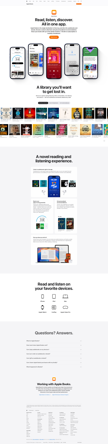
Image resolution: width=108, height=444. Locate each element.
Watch (27, 419)
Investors (72, 430)
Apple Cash (28, 436)
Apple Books (29, 4)
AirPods (27, 422)
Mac (27, 415)
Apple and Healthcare (63, 425)
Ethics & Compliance (74, 432)
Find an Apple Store (36, 439)
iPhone (27, 418)
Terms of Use (51, 442)
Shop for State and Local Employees (63, 433)
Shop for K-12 (62, 420)
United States (79, 442)
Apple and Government (63, 429)
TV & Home (28, 424)
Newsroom (72, 426)
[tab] (43, 103)
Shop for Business (62, 415)
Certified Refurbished (51, 422)
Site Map (64, 442)
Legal (61, 442)
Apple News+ (39, 427)
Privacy (72, 419)
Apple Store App (50, 421)
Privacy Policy (45, 442)
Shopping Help (50, 431)
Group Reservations (51, 418)
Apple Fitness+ (39, 426)
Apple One (39, 420)
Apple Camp (50, 419)
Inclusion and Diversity (74, 418)
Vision (27, 421)
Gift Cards (28, 428)
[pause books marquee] (104, 140)
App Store (39, 432)
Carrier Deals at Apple (51, 428)
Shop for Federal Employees (64, 434)
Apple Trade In (50, 425)
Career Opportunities (74, 429)
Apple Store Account (40, 415)
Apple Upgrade (50, 424)
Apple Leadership (73, 427)
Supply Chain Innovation (74, 422)
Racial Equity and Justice (74, 421)
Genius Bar (50, 415)
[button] (78, 1)
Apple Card (28, 433)
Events (72, 433)
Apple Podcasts (39, 429)
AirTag (27, 425)
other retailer (42, 439)
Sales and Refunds (56, 442)
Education (72, 415)
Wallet (27, 432)
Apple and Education (63, 419)
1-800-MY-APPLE (52, 439)
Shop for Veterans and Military (64, 430)
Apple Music (39, 423)
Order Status (50, 429)
